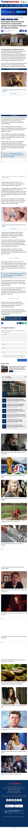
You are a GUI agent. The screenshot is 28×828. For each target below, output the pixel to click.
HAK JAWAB (4, 796)
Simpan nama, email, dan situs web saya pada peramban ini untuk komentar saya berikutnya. (14, 356)
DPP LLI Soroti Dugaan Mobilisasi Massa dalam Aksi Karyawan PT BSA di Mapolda (16, 400)
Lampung (3, 19)
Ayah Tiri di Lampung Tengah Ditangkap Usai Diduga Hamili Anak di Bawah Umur (16, 425)
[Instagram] (12, 801)
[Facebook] (18, 323)
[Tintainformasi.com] (10, 2)
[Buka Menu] (24, 2)
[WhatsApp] (26, 323)
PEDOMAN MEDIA (15, 795)
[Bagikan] (26, 31)
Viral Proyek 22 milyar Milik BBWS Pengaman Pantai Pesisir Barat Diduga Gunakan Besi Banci (15, 405)
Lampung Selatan (9, 19)
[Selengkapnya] (25, 377)
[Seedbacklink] (20, 800)
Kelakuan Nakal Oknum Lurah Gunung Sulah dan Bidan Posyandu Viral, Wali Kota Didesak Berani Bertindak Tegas (16, 410)
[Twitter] (20, 323)
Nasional (16, 19)
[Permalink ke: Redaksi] (2, 31)
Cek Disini (10, 812)
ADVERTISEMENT (19, 796)
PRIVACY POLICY (11, 796)
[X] (10, 801)
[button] (21, 2)
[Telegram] (23, 323)
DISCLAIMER (23, 795)
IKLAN (25, 796)
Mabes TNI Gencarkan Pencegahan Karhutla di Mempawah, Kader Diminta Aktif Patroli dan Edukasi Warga (18, 368)
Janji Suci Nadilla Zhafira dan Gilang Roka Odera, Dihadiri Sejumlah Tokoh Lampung (16, 415)
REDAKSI (4, 795)
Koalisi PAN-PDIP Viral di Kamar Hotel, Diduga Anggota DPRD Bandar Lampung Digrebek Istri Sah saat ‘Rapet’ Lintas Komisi (16, 420)
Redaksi (5, 30)
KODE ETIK (8, 795)
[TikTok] (18, 801)
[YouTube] (15, 801)
